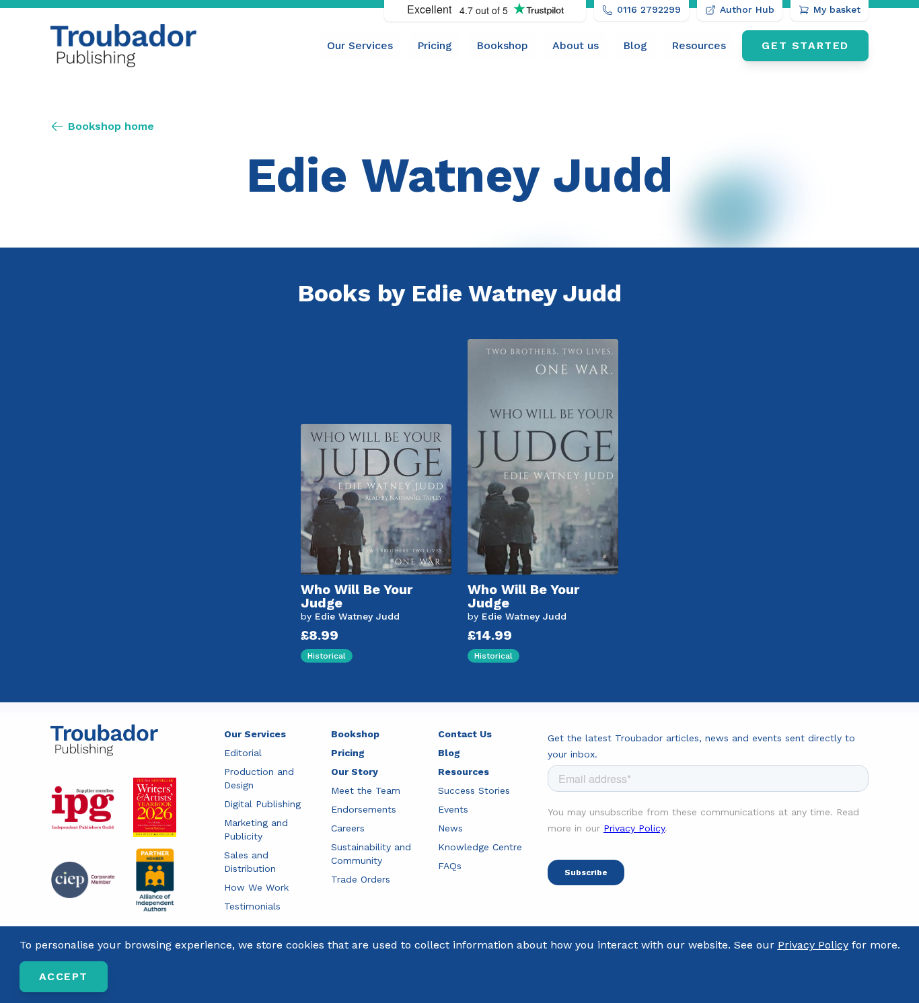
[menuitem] (360, 46)
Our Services (360, 45)
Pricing (434, 45)
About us (575, 45)
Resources (698, 45)
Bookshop (502, 45)
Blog (635, 45)
